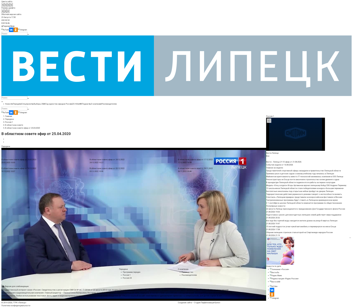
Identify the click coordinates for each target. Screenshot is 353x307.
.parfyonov (215, 302)
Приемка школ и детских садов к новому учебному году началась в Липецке (300, 174)
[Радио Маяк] (276, 275)
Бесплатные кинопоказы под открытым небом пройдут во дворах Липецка (299, 191)
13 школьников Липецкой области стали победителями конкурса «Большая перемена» (305, 188)
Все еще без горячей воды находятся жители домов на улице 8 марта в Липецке (301, 221)
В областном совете (14, 125)
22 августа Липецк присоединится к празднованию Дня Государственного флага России (305, 209)
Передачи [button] (5, 146)
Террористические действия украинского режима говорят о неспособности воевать (304, 194)
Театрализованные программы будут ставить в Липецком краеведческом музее (302, 200)
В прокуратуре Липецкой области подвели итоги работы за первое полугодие (300, 182)
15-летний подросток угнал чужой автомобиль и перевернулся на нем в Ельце (301, 226)
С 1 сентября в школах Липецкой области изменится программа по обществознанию (304, 203)
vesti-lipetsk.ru (152, 296)
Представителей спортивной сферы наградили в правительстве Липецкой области (303, 171)
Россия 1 (9, 122)
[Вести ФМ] (275, 281)
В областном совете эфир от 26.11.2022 (195, 168)
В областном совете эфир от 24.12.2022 (107, 159)
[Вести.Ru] (274, 272)
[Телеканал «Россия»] (279, 269)
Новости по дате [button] (273, 266)
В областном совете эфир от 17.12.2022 (195, 159)
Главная (8, 116)
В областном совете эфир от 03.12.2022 (107, 168)
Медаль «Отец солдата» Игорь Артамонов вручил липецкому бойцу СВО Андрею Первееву (306, 185)
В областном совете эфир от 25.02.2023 (18, 159)
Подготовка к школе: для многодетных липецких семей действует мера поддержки (303, 215)
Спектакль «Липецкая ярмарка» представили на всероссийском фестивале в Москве (304, 197)
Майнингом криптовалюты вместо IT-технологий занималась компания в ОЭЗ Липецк (304, 176)
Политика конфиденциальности (15, 305)
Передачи (9, 119)
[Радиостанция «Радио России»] (284, 278)
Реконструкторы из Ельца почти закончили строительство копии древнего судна (302, 179)
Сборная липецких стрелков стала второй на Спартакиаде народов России (299, 232)
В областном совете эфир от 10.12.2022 (18, 168)
